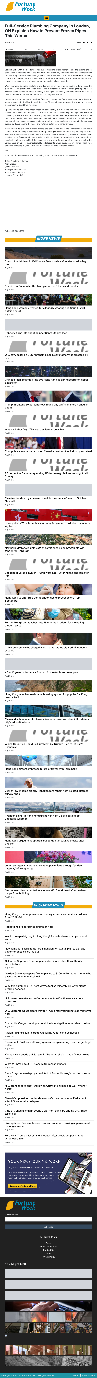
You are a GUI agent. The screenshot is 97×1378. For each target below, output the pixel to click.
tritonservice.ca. (67, 145)
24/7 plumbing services (51, 131)
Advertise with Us (48, 1246)
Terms (49, 1253)
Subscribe (48, 1227)
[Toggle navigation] (46, 18)
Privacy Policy (48, 1257)
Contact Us (48, 1250)
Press (48, 1243)
